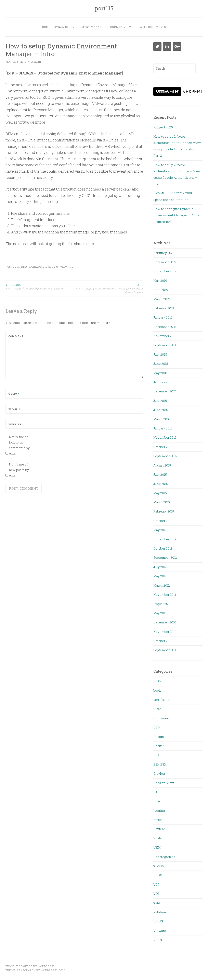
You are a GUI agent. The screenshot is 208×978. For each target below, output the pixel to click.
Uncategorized (164, 857)
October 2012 (162, 548)
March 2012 (161, 585)
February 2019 (163, 308)
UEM (55, 266)
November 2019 (165, 271)
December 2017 (164, 391)
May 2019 (160, 280)
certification (162, 700)
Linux (157, 801)
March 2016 (161, 419)
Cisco (157, 709)
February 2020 (163, 253)
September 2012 (165, 557)
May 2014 (160, 530)
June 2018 (160, 363)
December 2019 (164, 262)
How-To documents (151, 26)
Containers (161, 718)
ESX (156, 755)
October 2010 (162, 641)
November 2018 (165, 336)
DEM (24, 266)
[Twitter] (157, 46)
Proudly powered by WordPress (30, 966)
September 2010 (165, 650)
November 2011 (164, 594)
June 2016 (160, 410)
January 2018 (162, 382)
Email (14, 409)
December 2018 (164, 327)
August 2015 (162, 465)
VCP (156, 884)
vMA (156, 903)
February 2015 (163, 511)
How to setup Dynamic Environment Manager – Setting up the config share (109, 288)
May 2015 (160, 493)
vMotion (159, 912)
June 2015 (160, 484)
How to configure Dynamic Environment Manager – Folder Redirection (176, 215)
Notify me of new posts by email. (19, 469)
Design (158, 737)
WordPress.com (53, 970)
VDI (156, 893)
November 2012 (164, 539)
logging (159, 810)
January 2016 (162, 428)
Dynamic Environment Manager (80, 26)
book (157, 690)
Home (46, 26)
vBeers (158, 866)
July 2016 (160, 401)
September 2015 (165, 456)
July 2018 (160, 354)
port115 (104, 8)
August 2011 (161, 604)
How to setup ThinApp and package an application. (35, 286)
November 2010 (165, 632)
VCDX (157, 875)
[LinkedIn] (167, 46)
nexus (157, 820)
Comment (15, 339)
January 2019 (162, 317)
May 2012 (160, 576)
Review (159, 829)
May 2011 (159, 613)
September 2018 (165, 345)
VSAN (157, 940)
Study (157, 838)
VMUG (158, 921)
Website (14, 424)
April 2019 (160, 290)
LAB (156, 792)
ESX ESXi (160, 764)
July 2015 (160, 474)
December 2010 (164, 622)
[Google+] (177, 46)
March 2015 (161, 502)
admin (36, 61)
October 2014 (162, 521)
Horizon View (120, 26)
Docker (158, 746)
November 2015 (164, 437)
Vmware (67, 266)
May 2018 (160, 373)
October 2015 (162, 447)
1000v (157, 681)
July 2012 (160, 567)
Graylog (159, 773)
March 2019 (161, 299)
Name (13, 394)
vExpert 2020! (163, 127)
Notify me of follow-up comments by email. (19, 445)
